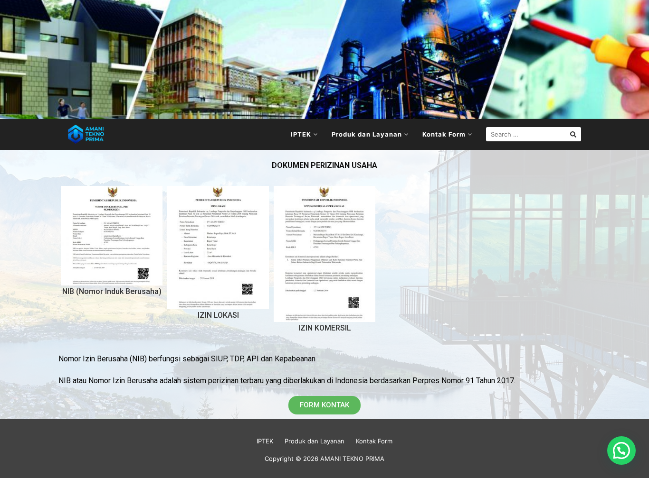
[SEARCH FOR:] (533, 134)
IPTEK (301, 134)
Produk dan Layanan (367, 134)
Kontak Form (444, 134)
